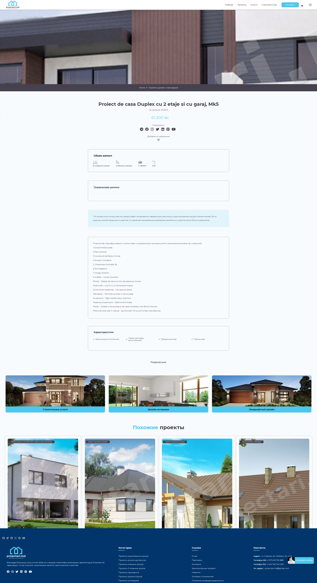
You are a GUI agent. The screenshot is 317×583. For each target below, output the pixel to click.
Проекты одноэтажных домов (133, 556)
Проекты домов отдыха (130, 576)
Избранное (309, 5)
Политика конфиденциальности (208, 580)
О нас (194, 556)
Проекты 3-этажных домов (132, 568)
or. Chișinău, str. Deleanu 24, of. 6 (276, 556)
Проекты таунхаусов (129, 572)
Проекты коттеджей (129, 580)
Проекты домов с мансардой (163, 88)
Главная (229, 5)
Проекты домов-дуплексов (132, 560)
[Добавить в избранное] (158, 139)
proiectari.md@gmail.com (277, 568)
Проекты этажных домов (131, 564)
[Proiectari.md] (12, 8)
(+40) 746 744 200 (275, 564)
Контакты (290, 5)
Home (142, 88)
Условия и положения (202, 576)
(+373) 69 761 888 (275, 560)
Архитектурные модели (203, 568)
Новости (196, 572)
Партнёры (197, 560)
